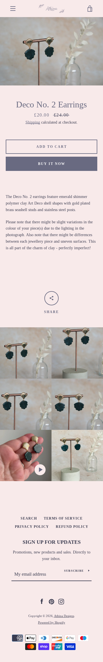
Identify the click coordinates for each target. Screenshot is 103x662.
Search (29, 518)
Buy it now (51, 164)
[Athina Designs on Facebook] (42, 601)
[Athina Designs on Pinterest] (51, 601)
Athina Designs (64, 616)
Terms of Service (63, 518)
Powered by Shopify (51, 622)
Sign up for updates (52, 542)
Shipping (32, 122)
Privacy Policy (32, 527)
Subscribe (74, 570)
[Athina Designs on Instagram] (61, 601)
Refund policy (72, 527)
